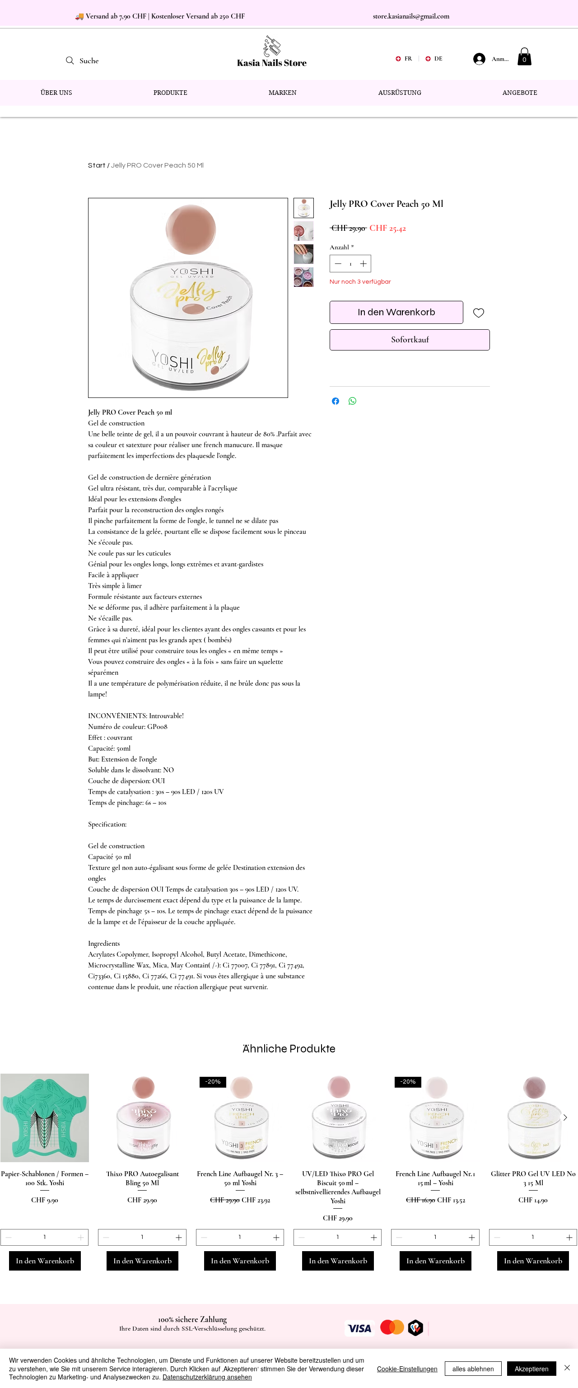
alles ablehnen (473, 1368)
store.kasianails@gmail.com (411, 16)
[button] (524, 56)
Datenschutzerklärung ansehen (207, 1376)
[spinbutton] (350, 263)
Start (97, 165)
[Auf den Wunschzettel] (478, 312)
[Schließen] (567, 1368)
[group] (289, 1172)
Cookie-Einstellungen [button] (407, 1368)
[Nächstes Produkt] (565, 1117)
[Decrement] (337, 263)
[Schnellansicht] (44, 1118)
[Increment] (364, 263)
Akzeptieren (532, 1368)
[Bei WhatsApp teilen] (352, 401)
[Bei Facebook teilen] (335, 401)
